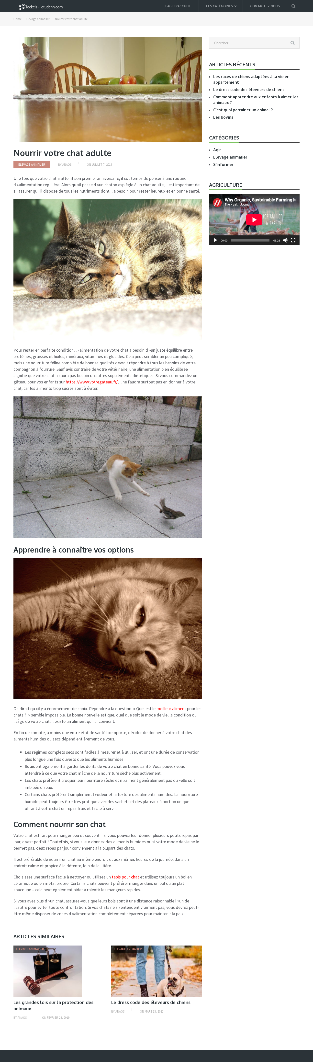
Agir (217, 149)
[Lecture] (215, 240)
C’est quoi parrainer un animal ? (243, 109)
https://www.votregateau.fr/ (92, 382)
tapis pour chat (125, 877)
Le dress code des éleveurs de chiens (150, 1002)
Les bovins (223, 117)
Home (17, 19)
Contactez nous (265, 6)
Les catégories (219, 6)
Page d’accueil (178, 6)
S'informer (223, 164)
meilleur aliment (171, 708)
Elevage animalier (37, 19)
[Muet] (285, 240)
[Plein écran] (293, 240)
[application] (254, 219)
